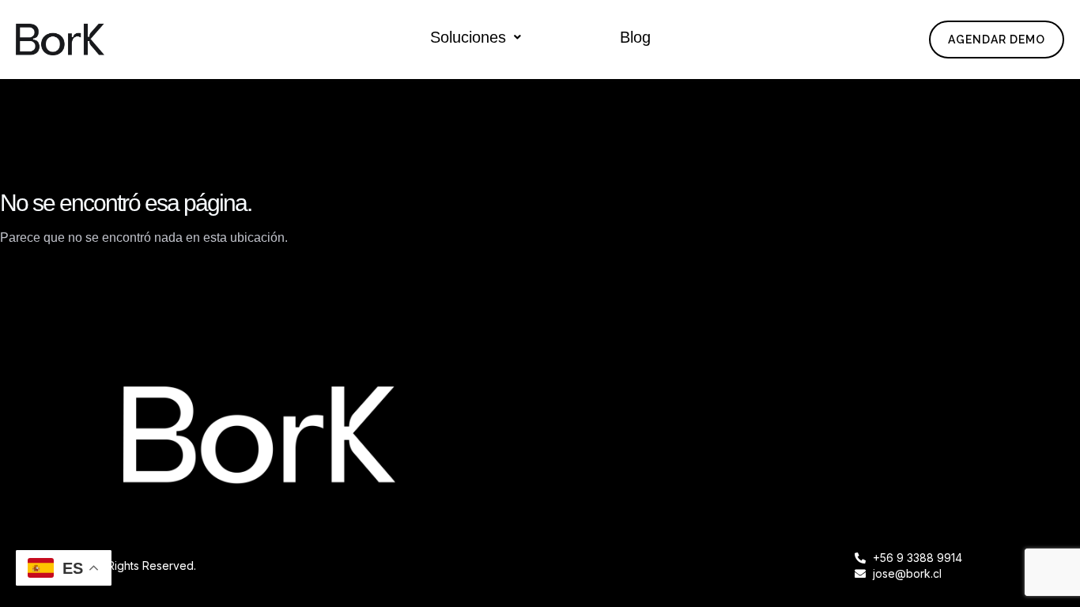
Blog (635, 37)
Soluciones (468, 37)
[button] (475, 37)
